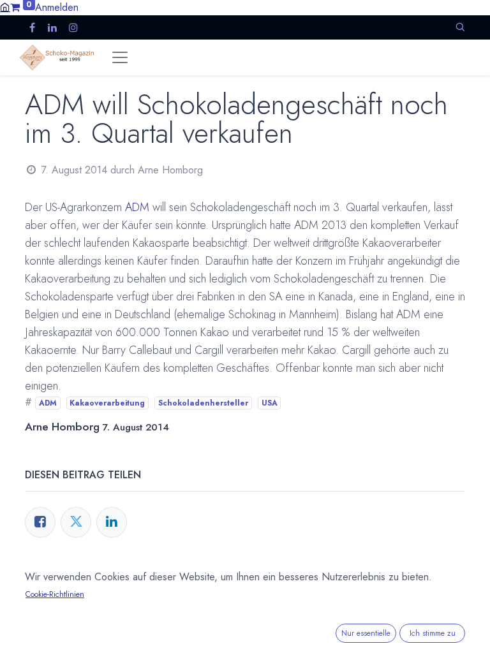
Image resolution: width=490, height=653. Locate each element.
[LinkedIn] (111, 522)
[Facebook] (40, 522)
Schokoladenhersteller (203, 403)
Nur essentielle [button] (365, 633)
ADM (137, 207)
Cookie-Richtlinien (55, 594)
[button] (460, 27)
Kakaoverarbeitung (107, 403)
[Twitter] (76, 522)
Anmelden (56, 7)
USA (270, 403)
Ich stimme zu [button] (433, 633)
